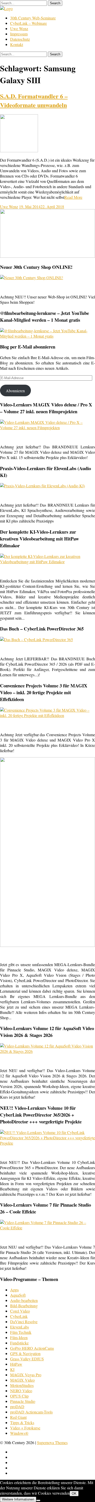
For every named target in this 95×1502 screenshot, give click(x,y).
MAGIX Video (22, 1380)
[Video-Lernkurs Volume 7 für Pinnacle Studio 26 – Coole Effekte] (47, 1227)
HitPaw (16, 1364)
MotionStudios (22, 1385)
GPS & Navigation (25, 1353)
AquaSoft (18, 1295)
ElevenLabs (19, 1327)
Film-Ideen (19, 1337)
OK (74, 1493)
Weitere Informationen (18, 1499)
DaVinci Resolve (23, 1321)
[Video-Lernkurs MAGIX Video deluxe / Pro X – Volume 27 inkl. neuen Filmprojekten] (47, 427)
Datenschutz (20, 39)
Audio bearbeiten (24, 1300)
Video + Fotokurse (25, 1427)
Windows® (19, 1433)
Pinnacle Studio (22, 1401)
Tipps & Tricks (22, 1422)
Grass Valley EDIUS (27, 1358)
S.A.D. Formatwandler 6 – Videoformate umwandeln (34, 100)
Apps (14, 1289)
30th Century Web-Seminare (33, 17)
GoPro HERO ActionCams (32, 1348)
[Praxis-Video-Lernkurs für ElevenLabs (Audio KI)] (42, 485)
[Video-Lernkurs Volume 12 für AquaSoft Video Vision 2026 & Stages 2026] (47, 1051)
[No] (38, 1500)
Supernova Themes (52, 1442)
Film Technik (20, 1332)
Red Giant (18, 1417)
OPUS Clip (19, 1396)
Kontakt (16, 44)
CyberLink (19, 1316)
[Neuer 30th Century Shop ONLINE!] (31, 277)
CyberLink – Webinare (28, 23)
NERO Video (21, 1390)
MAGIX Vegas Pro (25, 1374)
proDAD (17, 1406)
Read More (73, 197)
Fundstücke (19, 1342)
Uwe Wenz (19, 28)
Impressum (19, 33)
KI (12, 1369)
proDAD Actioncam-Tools (31, 1411)
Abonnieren (15, 390)
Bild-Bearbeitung (24, 1305)
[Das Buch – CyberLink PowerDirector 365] (36, 639)
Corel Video (20, 1311)
